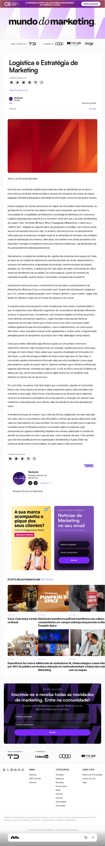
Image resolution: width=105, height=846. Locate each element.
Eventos (59, 794)
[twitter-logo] (7, 769)
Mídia (58, 790)
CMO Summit (35, 778)
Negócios (60, 778)
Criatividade (61, 801)
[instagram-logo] (4, 769)
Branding (60, 782)
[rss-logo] (19, 769)
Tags (84, 782)
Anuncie (32, 782)
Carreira (59, 798)
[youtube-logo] (15, 769)
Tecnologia (60, 805)
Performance (61, 786)
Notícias (32, 774)
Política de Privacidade (92, 774)
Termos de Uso (89, 778)
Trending (59, 774)
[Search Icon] (86, 837)
